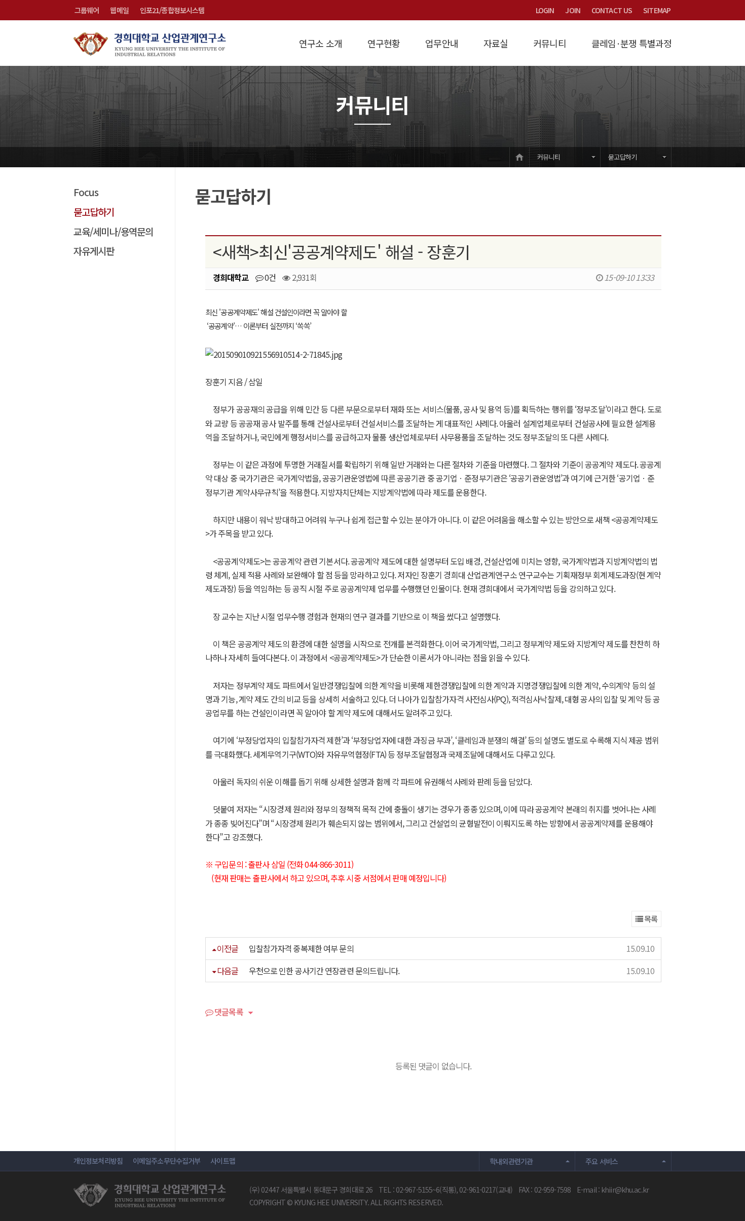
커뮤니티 (549, 43)
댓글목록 (228, 1013)
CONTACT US (611, 10)
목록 (650, 918)
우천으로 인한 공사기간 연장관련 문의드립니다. (324, 971)
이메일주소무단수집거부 (166, 1161)
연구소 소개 (320, 43)
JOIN (572, 10)
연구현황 (383, 43)
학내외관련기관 (511, 1161)
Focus (86, 192)
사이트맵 (222, 1161)
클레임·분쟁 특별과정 (631, 43)
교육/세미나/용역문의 (113, 231)
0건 (269, 277)
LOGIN (545, 10)
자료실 (495, 43)
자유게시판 (94, 250)
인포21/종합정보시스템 (172, 10)
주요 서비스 (601, 1161)
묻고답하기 (622, 157)
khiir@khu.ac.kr (625, 1190)
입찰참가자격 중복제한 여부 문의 (301, 948)
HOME (519, 157)
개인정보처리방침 (98, 1161)
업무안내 (441, 43)
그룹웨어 (86, 10)
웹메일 (119, 10)
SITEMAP (656, 10)
